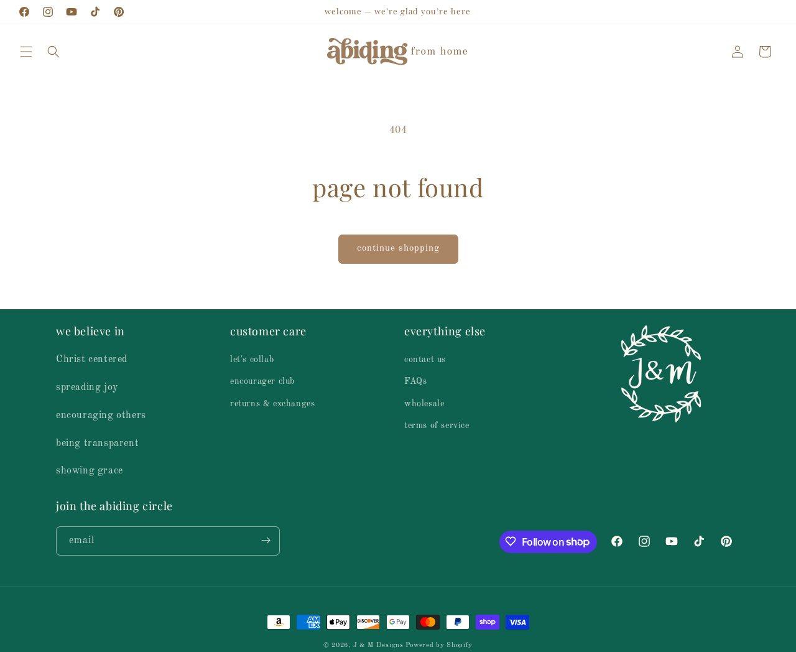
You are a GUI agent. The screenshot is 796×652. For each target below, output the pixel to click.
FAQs (415, 381)
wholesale (424, 403)
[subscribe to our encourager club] (265, 540)
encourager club (262, 381)
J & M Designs (378, 645)
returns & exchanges (272, 403)
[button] (26, 51)
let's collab (252, 359)
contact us (425, 359)
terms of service (437, 425)
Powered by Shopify (439, 645)
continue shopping (398, 248)
